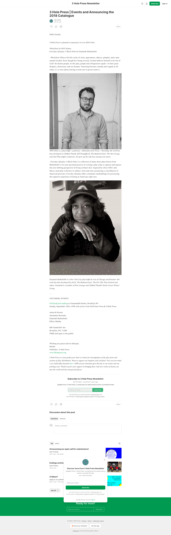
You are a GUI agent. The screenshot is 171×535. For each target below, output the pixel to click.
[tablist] (58, 419)
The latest (57, 20)
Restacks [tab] (62, 419)
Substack (76, 531)
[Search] (142, 4)
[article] (85, 453)
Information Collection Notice (85, 494)
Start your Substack (80, 526)
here (71, 363)
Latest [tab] (57, 443)
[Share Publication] (147, 4)
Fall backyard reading (58, 303)
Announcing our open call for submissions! (69, 449)
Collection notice (98, 521)
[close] (104, 459)
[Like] (51, 27)
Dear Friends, (54, 452)
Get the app (95, 526)
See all (53, 490)
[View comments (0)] (56, 27)
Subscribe (154, 4)
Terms (90, 521)
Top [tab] (52, 443)
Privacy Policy (100, 494)
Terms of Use (95, 492)
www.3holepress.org (57, 352)
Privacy (84, 521)
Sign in (164, 4)
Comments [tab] (54, 419)
